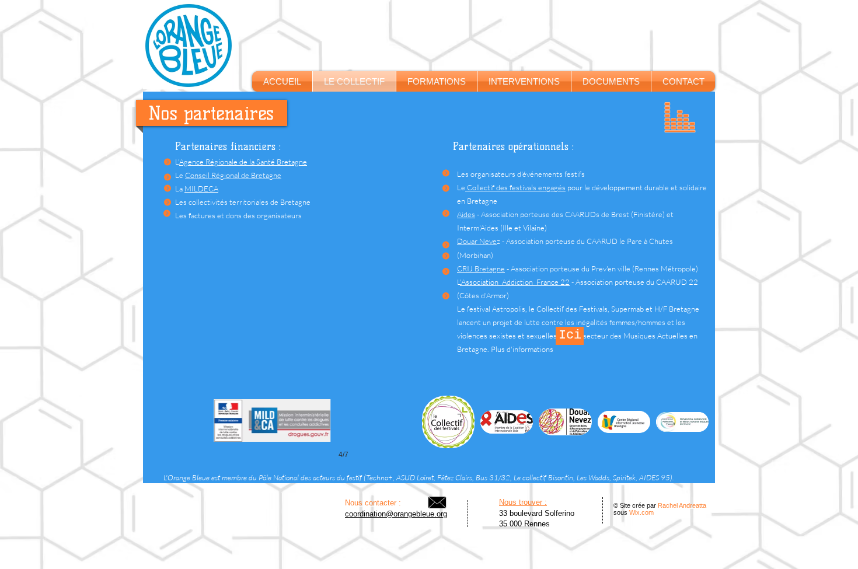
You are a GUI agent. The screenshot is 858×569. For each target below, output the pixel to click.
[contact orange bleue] (437, 502)
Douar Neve (477, 241)
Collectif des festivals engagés (515, 187)
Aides (466, 214)
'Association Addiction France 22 (515, 282)
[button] (611, 81)
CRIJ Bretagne (481, 268)
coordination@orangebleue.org (396, 513)
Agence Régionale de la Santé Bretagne (243, 161)
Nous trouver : (523, 502)
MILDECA (201, 188)
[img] (448, 422)
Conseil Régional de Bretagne (233, 175)
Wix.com (641, 512)
